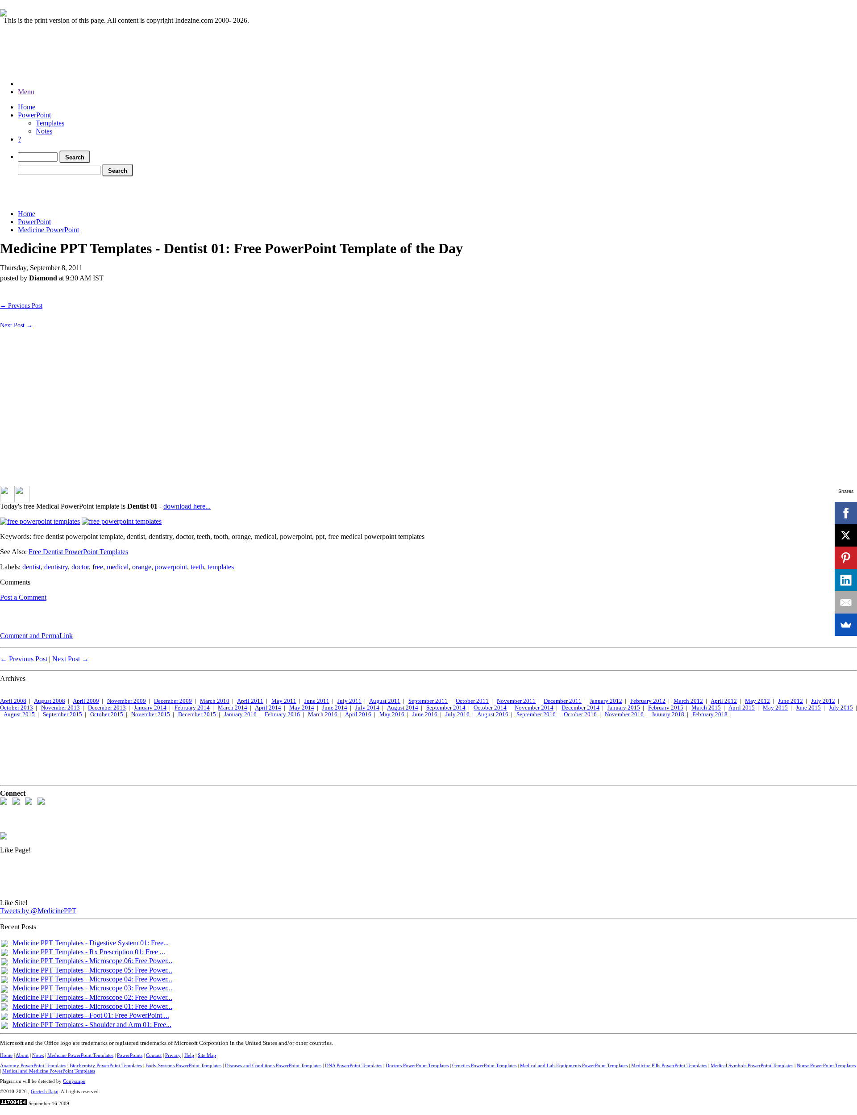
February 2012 (648, 701)
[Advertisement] (162, 191)
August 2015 (19, 714)
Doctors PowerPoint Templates (417, 1065)
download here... (187, 506)
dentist (31, 567)
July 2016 (457, 714)
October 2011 (472, 701)
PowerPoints (129, 1055)
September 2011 (428, 701)
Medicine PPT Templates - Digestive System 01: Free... (90, 943)
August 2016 (492, 714)
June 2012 (790, 701)
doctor (80, 567)
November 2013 (60, 708)
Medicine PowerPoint (48, 230)
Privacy (173, 1055)
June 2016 (424, 714)
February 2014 (192, 708)
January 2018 (668, 714)
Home (26, 107)
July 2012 (823, 701)
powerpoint (171, 567)
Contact (154, 1055)
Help (189, 1055)
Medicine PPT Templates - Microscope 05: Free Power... (92, 970)
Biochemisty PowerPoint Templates (106, 1065)
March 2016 (322, 714)
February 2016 (282, 714)
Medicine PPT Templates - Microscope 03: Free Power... (92, 988)
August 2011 (384, 701)
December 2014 (580, 708)
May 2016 (391, 714)
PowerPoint (34, 115)
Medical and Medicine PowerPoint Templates (48, 1070)
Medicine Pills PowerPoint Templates (669, 1065)
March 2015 (706, 708)
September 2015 (62, 714)
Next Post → (16, 325)
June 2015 (808, 708)
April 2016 (358, 714)
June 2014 (334, 708)
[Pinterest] (846, 558)
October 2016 (580, 714)
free (97, 567)
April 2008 (13, 701)
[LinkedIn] (846, 580)
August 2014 (402, 708)
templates (221, 567)
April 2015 (741, 708)
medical (118, 567)
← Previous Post (21, 305)
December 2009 (173, 701)
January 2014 (150, 708)
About (22, 1055)
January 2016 (240, 714)
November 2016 (624, 714)
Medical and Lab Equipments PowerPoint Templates (574, 1065)
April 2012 (724, 701)
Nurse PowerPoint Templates (826, 1065)
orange (141, 567)
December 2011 (563, 701)
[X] (846, 535)
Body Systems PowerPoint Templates (183, 1065)
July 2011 (349, 701)
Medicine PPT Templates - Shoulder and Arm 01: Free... (91, 1024)
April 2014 (268, 708)
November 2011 (516, 701)
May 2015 (775, 708)
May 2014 (301, 708)
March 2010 (214, 701)
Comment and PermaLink (36, 635)
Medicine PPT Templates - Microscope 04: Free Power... (92, 979)
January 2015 (623, 708)
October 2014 (490, 708)
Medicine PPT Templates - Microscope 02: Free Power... (92, 997)
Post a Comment (23, 597)
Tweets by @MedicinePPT (38, 911)
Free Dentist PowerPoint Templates (78, 551)
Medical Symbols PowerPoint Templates (752, 1065)
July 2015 (841, 708)
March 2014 (232, 708)
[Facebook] (846, 513)
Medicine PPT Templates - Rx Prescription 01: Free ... (88, 952)
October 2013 (16, 708)
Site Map (207, 1055)
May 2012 (757, 701)
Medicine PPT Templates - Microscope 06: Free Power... (92, 961)
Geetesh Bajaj (44, 1091)
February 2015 (665, 708)
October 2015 (106, 714)
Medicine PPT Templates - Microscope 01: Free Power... (92, 1006)
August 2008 (49, 701)
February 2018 (710, 714)
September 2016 (536, 714)
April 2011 (250, 701)
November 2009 (126, 701)
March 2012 (688, 701)
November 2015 (150, 714)
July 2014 (367, 708)
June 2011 (316, 701)
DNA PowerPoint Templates (353, 1065)
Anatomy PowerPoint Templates (33, 1065)
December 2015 (197, 714)
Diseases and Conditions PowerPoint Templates (273, 1065)
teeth (197, 567)
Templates (50, 123)
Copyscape (74, 1081)
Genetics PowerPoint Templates (484, 1065)
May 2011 (283, 701)
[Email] (846, 602)
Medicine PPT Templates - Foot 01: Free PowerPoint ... (90, 1015)
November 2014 (534, 708)
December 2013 (107, 708)
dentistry (56, 567)
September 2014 (446, 708)
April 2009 (86, 701)
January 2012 (606, 701)
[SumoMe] (846, 625)
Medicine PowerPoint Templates (80, 1055)
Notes (44, 131)
